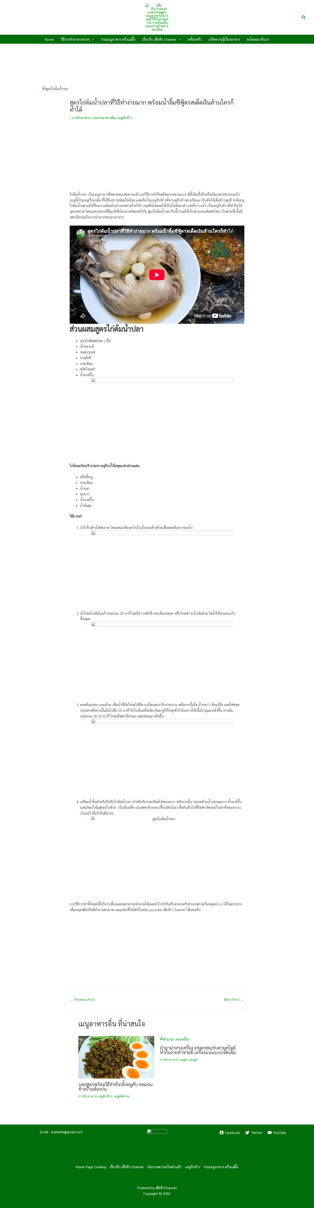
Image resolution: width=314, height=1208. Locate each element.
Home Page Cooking (91, 1167)
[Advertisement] (157, 159)
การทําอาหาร (81, 117)
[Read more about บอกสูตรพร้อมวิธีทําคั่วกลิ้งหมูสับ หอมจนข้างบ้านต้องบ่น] (116, 1056)
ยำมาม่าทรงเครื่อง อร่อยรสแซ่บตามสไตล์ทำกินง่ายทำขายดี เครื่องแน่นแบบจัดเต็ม (198, 1050)
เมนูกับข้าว (124, 117)
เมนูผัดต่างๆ (121, 1096)
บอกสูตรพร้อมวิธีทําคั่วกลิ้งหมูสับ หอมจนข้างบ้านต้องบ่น (115, 1086)
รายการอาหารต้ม (103, 117)
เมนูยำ (194, 1059)
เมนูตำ (184, 1059)
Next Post (234, 999)
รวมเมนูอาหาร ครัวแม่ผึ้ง (221, 1167)
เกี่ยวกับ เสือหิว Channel (127, 1167)
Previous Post (82, 999)
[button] (304, 17)
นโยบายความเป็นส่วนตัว (164, 1167)
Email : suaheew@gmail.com (61, 1132)
